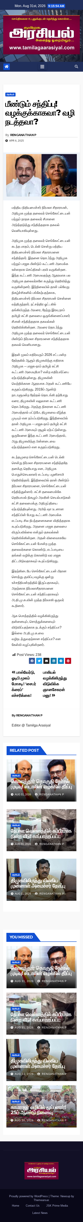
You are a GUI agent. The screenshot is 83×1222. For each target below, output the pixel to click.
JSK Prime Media (57, 1205)
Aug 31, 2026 (24, 981)
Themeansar (41, 1200)
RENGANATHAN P (23, 135)
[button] (76, 66)
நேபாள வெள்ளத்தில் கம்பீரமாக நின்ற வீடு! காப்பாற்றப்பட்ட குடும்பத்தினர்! (41, 836)
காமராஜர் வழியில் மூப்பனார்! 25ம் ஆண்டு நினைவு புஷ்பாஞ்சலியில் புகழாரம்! (38, 1112)
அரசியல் (10, 94)
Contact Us (33, 1205)
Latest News (40, 1213)
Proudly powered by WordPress (29, 1196)
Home (15, 1205)
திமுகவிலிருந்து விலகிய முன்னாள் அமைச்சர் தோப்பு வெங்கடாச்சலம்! (38, 885)
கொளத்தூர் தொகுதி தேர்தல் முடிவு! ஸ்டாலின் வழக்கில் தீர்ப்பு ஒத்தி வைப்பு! (41, 786)
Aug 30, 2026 (24, 1120)
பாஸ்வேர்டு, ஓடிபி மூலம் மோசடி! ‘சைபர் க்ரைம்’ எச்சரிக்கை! (24, 684)
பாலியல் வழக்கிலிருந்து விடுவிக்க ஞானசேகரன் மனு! (55, 684)
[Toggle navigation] (42, 67)
